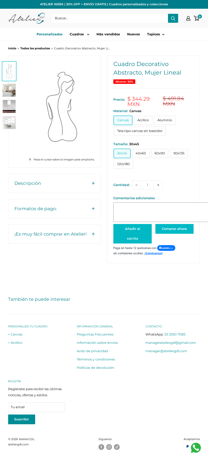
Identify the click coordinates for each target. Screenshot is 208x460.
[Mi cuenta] (188, 18)
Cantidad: (121, 185)
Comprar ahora (174, 229)
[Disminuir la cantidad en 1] (136, 185)
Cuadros (77, 34)
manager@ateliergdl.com (166, 351)
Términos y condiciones (96, 359)
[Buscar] (173, 18)
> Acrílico (15, 343)
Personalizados (50, 34)
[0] (196, 18)
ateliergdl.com (18, 444)
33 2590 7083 (174, 334)
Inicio (12, 48)
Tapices (153, 34)
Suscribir (21, 419)
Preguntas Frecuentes (95, 334)
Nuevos (133, 34)
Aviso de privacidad (92, 351)
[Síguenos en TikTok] (117, 447)
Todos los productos (35, 48)
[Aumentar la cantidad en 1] (158, 185)
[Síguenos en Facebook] (101, 447)
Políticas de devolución (95, 368)
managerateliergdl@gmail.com (170, 343)
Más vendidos (108, 34)
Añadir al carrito (132, 233)
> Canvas (15, 334)
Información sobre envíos (97, 343)
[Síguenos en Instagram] (109, 447)
